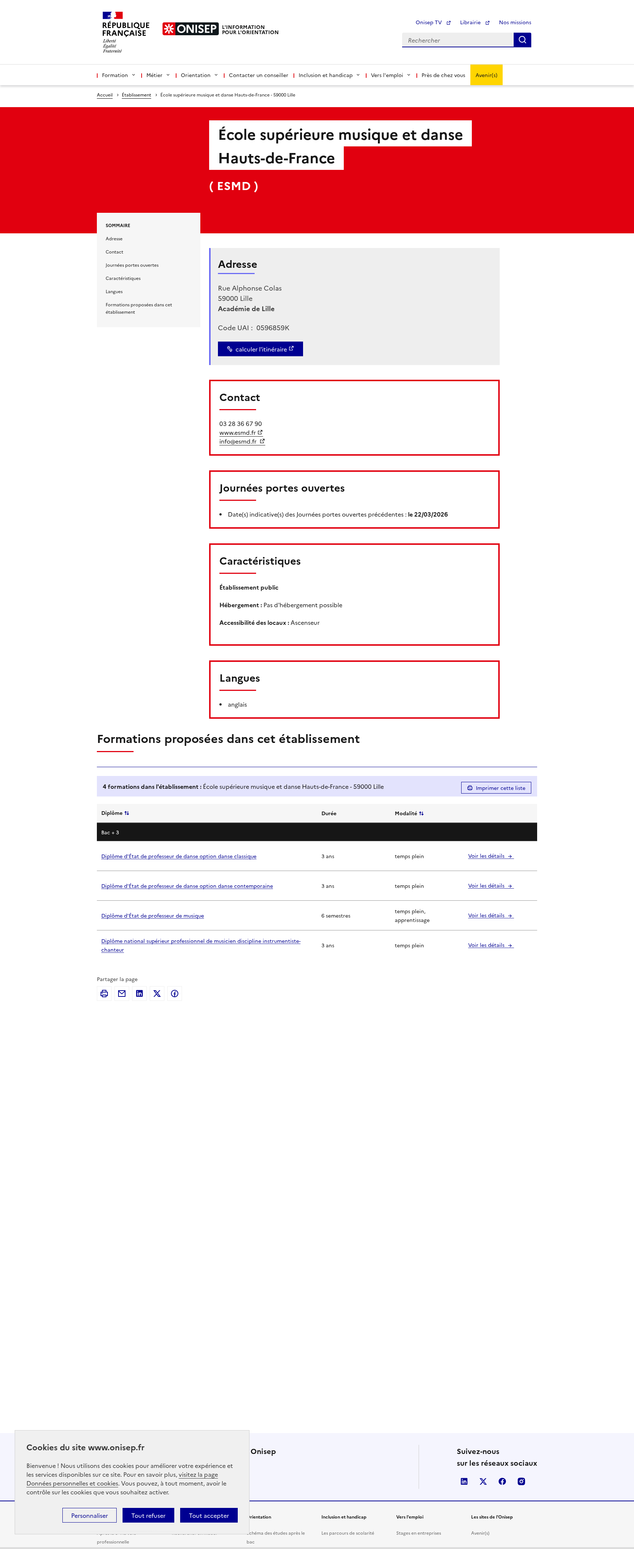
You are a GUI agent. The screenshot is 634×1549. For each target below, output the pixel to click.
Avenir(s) (487, 75)
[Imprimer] (104, 993)
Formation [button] (115, 75)
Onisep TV (429, 22)
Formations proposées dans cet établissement (139, 308)
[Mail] (121, 993)
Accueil (105, 94)
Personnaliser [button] (89, 1515)
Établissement (136, 94)
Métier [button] (154, 75)
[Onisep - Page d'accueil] (191, 28)
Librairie (471, 22)
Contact (114, 251)
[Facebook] (174, 993)
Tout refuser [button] (148, 1515)
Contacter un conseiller (258, 75)
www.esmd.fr (237, 432)
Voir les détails (487, 855)
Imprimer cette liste (500, 787)
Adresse (114, 238)
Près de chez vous (443, 75)
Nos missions (515, 22)
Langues (114, 291)
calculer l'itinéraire (261, 349)
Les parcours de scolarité (347, 1533)
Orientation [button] (196, 75)
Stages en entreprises (418, 1533)
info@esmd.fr (238, 441)
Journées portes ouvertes (132, 265)
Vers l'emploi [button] (387, 75)
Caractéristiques (123, 278)
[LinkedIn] (139, 993)
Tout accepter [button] (209, 1515)
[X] (157, 993)
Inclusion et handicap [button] (326, 75)
